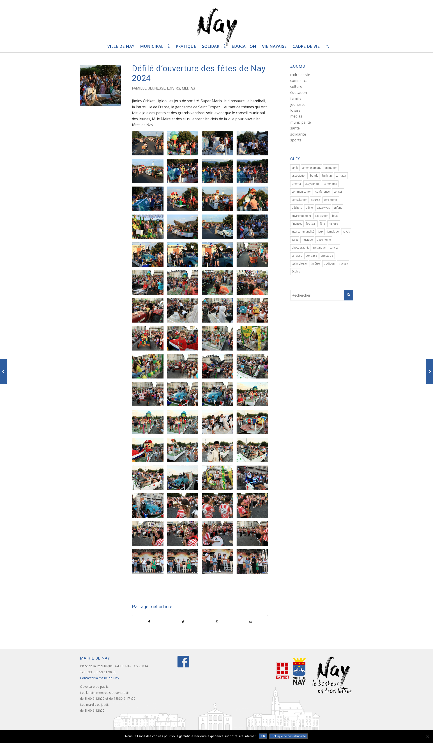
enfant (338, 208)
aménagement (311, 168)
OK (263, 736)
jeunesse (156, 88)
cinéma (296, 184)
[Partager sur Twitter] (183, 621)
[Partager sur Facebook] (149, 621)
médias (188, 88)
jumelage (333, 231)
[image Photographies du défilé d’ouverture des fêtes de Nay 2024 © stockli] (149, 145)
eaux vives (323, 208)
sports (295, 140)
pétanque (319, 247)
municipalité (300, 122)
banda (314, 176)
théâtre (315, 263)
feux (335, 216)
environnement (301, 216)
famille (139, 88)
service (334, 247)
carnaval (341, 176)
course (315, 200)
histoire (334, 224)
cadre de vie (300, 74)
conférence (322, 192)
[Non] (427, 736)
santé (295, 128)
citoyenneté (312, 184)
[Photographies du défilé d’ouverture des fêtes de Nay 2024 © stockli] (100, 85)
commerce (299, 80)
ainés (295, 168)
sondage (311, 256)
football (311, 224)
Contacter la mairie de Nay (100, 678)
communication (301, 192)
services (297, 256)
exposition (321, 216)
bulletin (327, 176)
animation (331, 168)
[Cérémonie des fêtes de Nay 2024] (429, 371)
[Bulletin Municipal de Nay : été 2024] (3, 371)
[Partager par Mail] (251, 621)
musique (307, 240)
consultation (299, 200)
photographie (300, 247)
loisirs (173, 88)
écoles (296, 271)
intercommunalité (303, 231)
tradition (329, 263)
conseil (338, 192)
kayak (346, 231)
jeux (320, 231)
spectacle (327, 256)
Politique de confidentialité (289, 736)
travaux (343, 263)
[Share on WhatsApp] (217, 621)
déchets (297, 208)
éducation (298, 92)
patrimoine (324, 240)
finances (297, 224)
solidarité (298, 134)
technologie (299, 263)
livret (295, 240)
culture (296, 86)
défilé (309, 208)
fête (322, 224)
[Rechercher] (326, 46)
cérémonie (331, 200)
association (299, 176)
